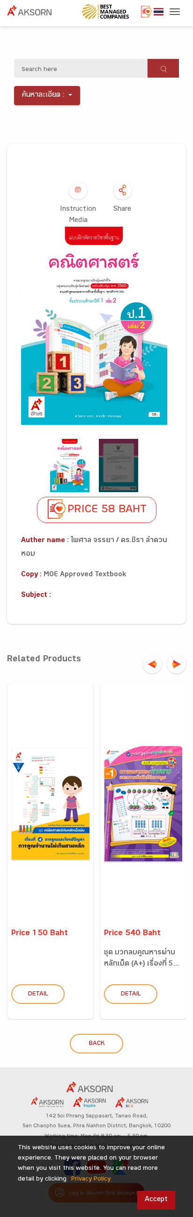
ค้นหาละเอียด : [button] (43, 96)
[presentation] (152, 664)
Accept (156, 1200)
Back (96, 1044)
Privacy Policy (91, 1179)
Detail (38, 994)
